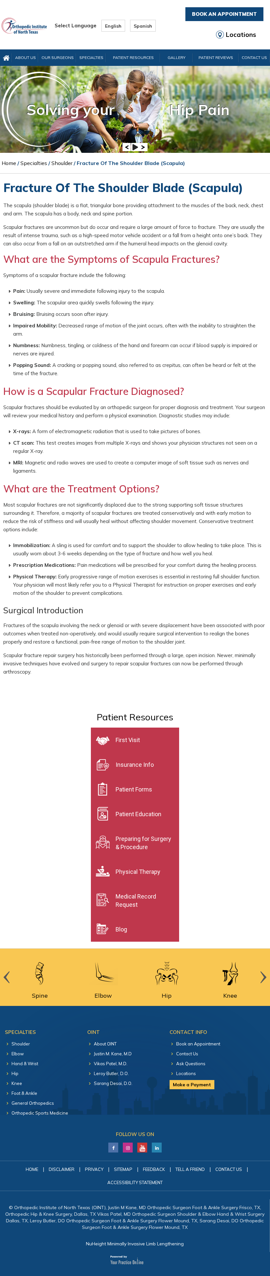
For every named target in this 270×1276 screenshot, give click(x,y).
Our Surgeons (57, 57)
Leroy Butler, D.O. (111, 1073)
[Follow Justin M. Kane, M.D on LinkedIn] (128, 1146)
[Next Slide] (143, 147)
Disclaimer (61, 1169)
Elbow (18, 1053)
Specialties (91, 57)
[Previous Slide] (126, 147)
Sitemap (123, 1169)
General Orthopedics (33, 1103)
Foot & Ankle (24, 1093)
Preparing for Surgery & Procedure (143, 842)
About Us (25, 57)
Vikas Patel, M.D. (110, 1063)
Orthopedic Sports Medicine (40, 1113)
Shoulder (61, 163)
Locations (241, 35)
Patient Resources (133, 57)
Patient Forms (134, 789)
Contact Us (254, 57)
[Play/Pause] (135, 147)
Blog (121, 929)
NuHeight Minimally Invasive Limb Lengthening (135, 1244)
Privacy (94, 1169)
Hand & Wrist (25, 1063)
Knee (17, 1083)
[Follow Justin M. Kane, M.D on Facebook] (113, 1146)
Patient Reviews (216, 57)
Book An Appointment (224, 14)
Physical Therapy (138, 871)
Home (9, 163)
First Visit (128, 739)
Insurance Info (135, 764)
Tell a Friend (190, 1169)
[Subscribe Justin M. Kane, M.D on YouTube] (142, 1146)
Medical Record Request (136, 900)
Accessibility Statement (135, 1182)
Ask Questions (190, 1063)
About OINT (105, 1043)
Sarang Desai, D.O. (113, 1083)
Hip (15, 1073)
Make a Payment (192, 1085)
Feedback (154, 1169)
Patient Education (138, 814)
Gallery (176, 57)
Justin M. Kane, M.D (113, 1053)
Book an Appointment (198, 1043)
